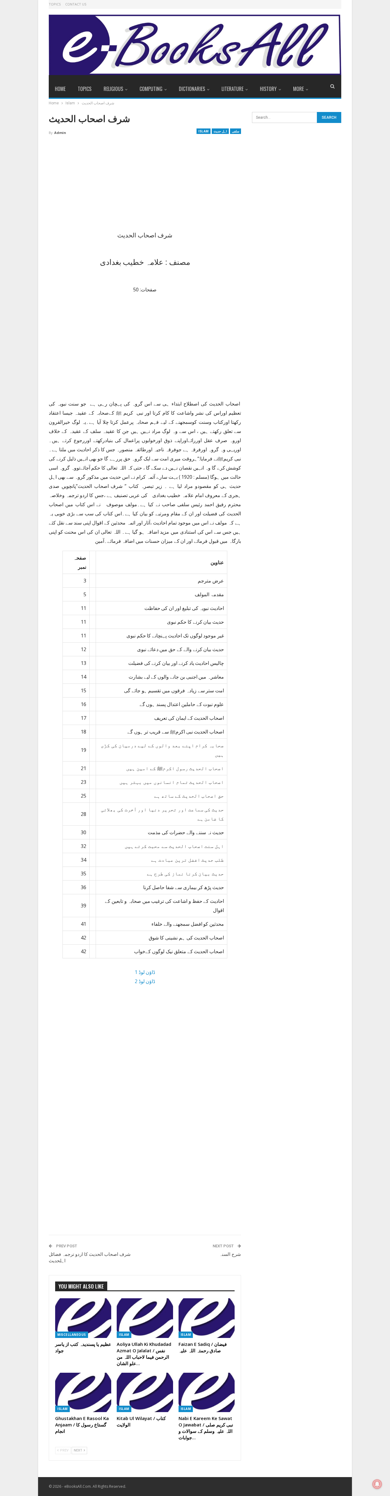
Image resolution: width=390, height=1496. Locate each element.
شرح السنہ (230, 1254)
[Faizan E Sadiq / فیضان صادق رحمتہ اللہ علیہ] (207, 1318)
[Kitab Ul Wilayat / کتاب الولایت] (145, 1392)
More (298, 88)
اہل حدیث (220, 131)
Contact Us (75, 4)
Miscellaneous (71, 1334)
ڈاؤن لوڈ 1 (145, 972)
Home (60, 88)
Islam (203, 131)
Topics (55, 4)
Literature (232, 88)
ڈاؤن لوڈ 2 (145, 981)
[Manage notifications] (377, 1484)
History (268, 88)
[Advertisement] (145, 185)
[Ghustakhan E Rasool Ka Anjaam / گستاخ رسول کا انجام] (83, 1392)
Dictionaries (192, 88)
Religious (113, 88)
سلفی (235, 131)
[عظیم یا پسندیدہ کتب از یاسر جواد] (83, 1318)
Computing (151, 88)
